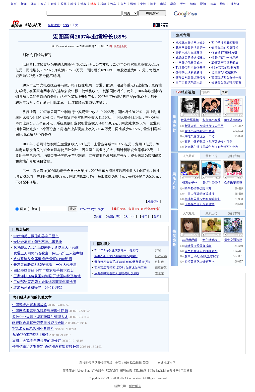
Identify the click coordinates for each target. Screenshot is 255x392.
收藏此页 (113, 216)
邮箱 (213, 3)
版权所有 (135, 386)
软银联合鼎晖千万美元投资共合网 (38, 323)
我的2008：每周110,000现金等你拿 (136, 209)
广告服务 (98, 370)
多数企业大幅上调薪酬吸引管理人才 (40, 317)
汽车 (113, 3)
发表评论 (153, 201)
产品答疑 (186, 370)
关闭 (156, 216)
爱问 (203, 3)
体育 (34, 3)
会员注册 (173, 370)
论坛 (98, 216)
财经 (54, 3)
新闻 (24, 3)
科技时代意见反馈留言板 (95, 362)
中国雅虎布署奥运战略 (29, 305)
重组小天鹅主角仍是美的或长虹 (36, 341)
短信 (193, 3)
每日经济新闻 (118, 46)
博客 (83, 3)
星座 (173, 3)
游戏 (133, 3)
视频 (103, 3)
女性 (143, 3)
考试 (163, 3)
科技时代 (54, 25)
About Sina (83, 370)
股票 (63, 3)
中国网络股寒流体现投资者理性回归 (40, 311)
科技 (73, 3)
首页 (14, 3)
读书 (153, 3)
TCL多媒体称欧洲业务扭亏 (33, 329)
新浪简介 (69, 370)
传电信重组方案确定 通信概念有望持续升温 (45, 347)
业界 (66, 25)
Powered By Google (92, 209)
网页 (23, 209)
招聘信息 (126, 370)
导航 (223, 3)
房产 (123, 3)
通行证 (235, 3)
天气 (183, 3)
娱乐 (44, 3)
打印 (144, 216)
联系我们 (112, 370)
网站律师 (140, 370)
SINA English (156, 370)
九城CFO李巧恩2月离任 (30, 335)
